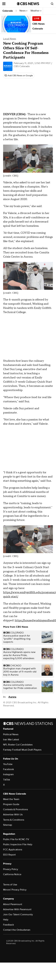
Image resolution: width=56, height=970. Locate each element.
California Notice (12, 874)
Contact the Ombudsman (16, 930)
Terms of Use (10, 884)
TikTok (6, 779)
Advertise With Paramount (17, 909)
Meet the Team (11, 799)
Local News (9, 39)
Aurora (12, 696)
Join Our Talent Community (18, 914)
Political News (10, 734)
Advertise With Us (13, 814)
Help (5, 919)
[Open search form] (52, 3)
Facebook (8, 769)
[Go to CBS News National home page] (28, 3)
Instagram (8, 774)
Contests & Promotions (15, 809)
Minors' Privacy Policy (14, 889)
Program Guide (11, 804)
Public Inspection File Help (17, 844)
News (22, 10)
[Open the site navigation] (9, 3)
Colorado (7, 10)
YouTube (7, 764)
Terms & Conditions (13, 820)
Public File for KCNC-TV (16, 839)
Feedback (8, 925)
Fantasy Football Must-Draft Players (22, 750)
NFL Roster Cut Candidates (18, 744)
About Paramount (12, 904)
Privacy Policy (10, 869)
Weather (35, 10)
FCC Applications (12, 849)
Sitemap (7, 825)
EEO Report (9, 854)
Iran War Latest (11, 739)
